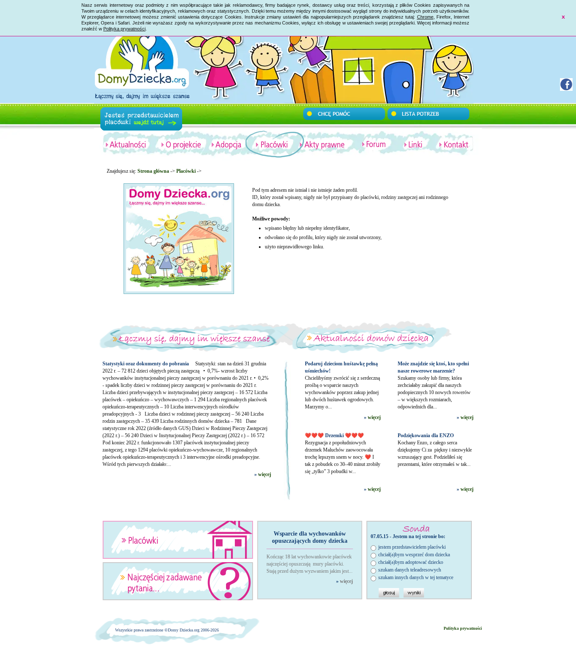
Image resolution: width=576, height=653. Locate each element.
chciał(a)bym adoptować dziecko (410, 562)
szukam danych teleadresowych (409, 570)
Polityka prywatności (124, 28)
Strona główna (153, 171)
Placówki (186, 171)
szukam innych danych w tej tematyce (415, 577)
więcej (264, 474)
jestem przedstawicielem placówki (412, 547)
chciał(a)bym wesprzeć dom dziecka (414, 555)
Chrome (425, 16)
